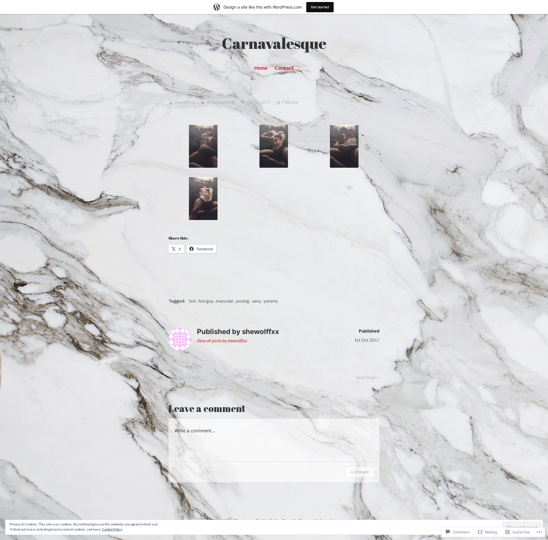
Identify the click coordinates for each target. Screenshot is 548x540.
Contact (284, 68)
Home (261, 68)
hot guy (206, 300)
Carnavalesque (274, 43)
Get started (320, 7)
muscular (224, 300)
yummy (270, 300)
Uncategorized (220, 102)
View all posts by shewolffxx (222, 340)
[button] (203, 146)
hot (192, 300)
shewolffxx (184, 102)
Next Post (365, 379)
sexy (256, 300)
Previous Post (184, 379)
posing (242, 300)
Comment (360, 471)
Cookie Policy (112, 529)
